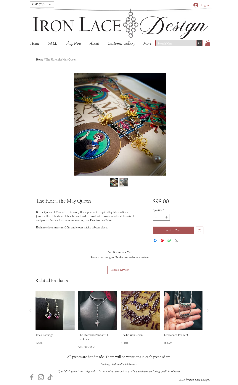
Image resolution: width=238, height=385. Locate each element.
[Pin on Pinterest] (162, 240)
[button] (42, 4)
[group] (119, 320)
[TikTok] (50, 377)
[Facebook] (32, 377)
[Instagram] (41, 377)
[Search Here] (199, 43)
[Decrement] (155, 217)
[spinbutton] (161, 217)
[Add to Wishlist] (199, 230)
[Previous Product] (30, 310)
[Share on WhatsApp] (169, 240)
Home (39, 59)
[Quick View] (55, 310)
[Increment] (167, 217)
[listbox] (42, 4)
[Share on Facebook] (155, 240)
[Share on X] (176, 240)
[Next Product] (208, 310)
